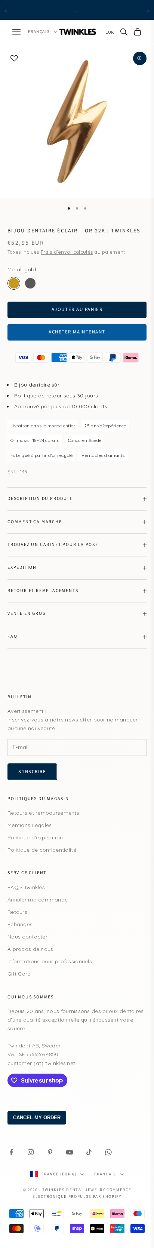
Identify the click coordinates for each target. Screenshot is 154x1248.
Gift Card (19, 973)
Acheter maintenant (77, 332)
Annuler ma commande (37, 899)
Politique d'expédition (35, 837)
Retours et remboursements (43, 812)
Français (39, 31)
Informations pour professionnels (49, 961)
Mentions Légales (29, 825)
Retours (17, 912)
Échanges (20, 924)
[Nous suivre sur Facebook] (11, 1152)
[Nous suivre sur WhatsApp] (108, 1152)
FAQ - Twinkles (26, 887)
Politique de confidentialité (41, 849)
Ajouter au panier (77, 309)
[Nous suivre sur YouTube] (69, 1152)
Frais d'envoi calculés (67, 252)
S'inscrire (32, 771)
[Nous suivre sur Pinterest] (50, 1152)
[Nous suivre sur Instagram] (30, 1152)
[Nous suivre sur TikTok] (89, 1152)
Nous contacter (27, 936)
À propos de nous (30, 949)
